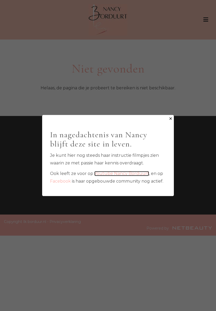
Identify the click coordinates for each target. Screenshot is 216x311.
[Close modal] (170, 119)
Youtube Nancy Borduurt (121, 173)
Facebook (60, 181)
